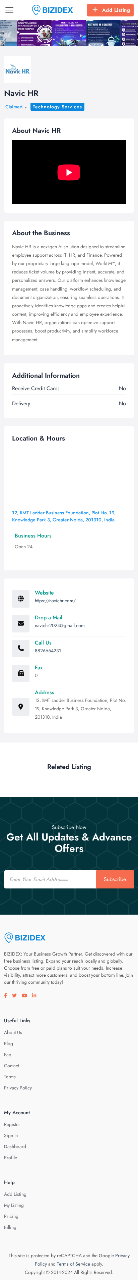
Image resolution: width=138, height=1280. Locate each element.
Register (12, 1124)
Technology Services (57, 106)
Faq (7, 1054)
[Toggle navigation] (9, 10)
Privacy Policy (18, 1087)
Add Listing (116, 10)
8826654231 (48, 650)
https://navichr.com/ (55, 600)
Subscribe (115, 879)
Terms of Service (73, 1264)
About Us (13, 1032)
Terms (10, 1076)
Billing (10, 1227)
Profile (10, 1157)
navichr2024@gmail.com (60, 625)
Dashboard (15, 1146)
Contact (11, 1065)
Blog (8, 1043)
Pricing (11, 1216)
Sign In (11, 1135)
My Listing (14, 1205)
